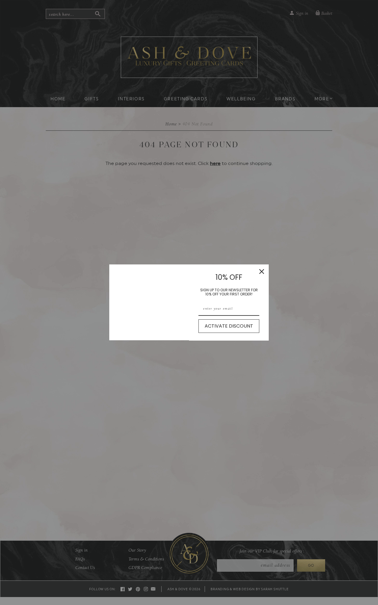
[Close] (262, 271)
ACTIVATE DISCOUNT (229, 326)
